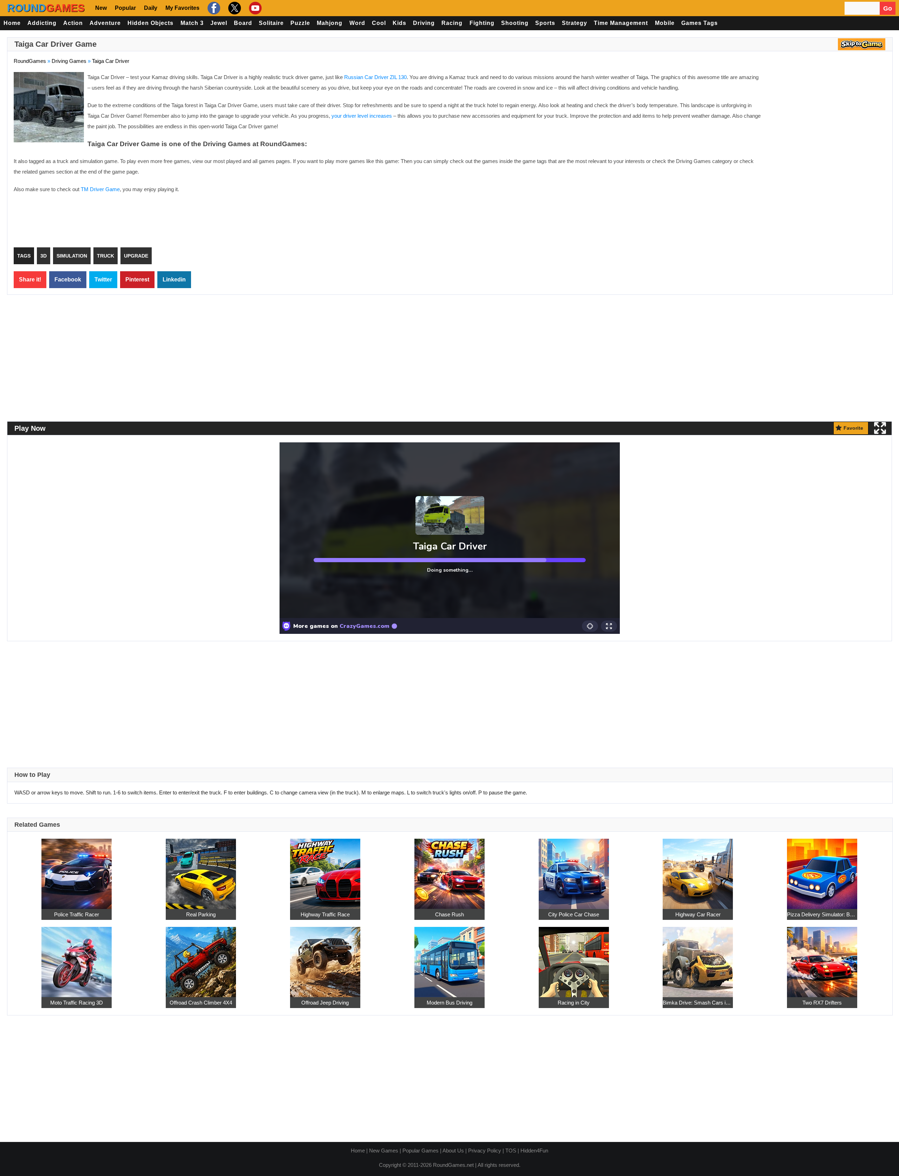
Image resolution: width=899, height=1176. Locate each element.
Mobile (665, 23)
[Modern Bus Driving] (449, 958)
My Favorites (182, 8)
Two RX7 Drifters (822, 1003)
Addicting (42, 23)
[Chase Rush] (449, 870)
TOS (510, 1151)
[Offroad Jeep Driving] (325, 958)
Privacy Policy (484, 1151)
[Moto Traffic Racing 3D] (76, 958)
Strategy (574, 23)
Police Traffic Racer (76, 914)
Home (12, 23)
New (101, 8)
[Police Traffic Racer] (76, 870)
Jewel (218, 23)
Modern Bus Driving (449, 1003)
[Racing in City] (574, 958)
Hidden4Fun (534, 1151)
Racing (451, 23)
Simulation (72, 256)
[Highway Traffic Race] (325, 870)
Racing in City (574, 1003)
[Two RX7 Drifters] (822, 958)
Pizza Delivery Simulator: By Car (822, 914)
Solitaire (271, 23)
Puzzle (300, 23)
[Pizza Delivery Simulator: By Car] (822, 870)
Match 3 (192, 23)
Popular (125, 8)
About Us (453, 1151)
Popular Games (420, 1151)
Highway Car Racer (698, 914)
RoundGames (30, 61)
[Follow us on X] (233, 8)
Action (73, 23)
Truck (105, 256)
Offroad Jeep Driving (325, 1003)
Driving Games (69, 61)
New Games (383, 1151)
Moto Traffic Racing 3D (76, 1003)
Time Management (621, 23)
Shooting (515, 23)
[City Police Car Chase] (574, 870)
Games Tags (699, 23)
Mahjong (329, 23)
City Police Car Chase (573, 914)
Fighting (482, 23)
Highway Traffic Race (325, 914)
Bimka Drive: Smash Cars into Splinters (698, 1003)
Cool (379, 23)
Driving (424, 23)
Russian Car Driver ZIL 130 (375, 77)
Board (243, 23)
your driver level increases (362, 116)
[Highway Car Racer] (698, 870)
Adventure (105, 23)
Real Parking (201, 914)
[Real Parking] (201, 870)
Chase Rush (449, 914)
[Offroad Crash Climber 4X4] (201, 958)
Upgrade (136, 256)
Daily (150, 8)
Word (357, 23)
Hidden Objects (150, 23)
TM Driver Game (100, 189)
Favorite (853, 428)
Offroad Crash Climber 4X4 (201, 1003)
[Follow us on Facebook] (213, 8)
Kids (399, 23)
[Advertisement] (827, 123)
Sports (545, 23)
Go (887, 8)
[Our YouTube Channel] (254, 8)
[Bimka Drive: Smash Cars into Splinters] (698, 958)
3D (43, 256)
